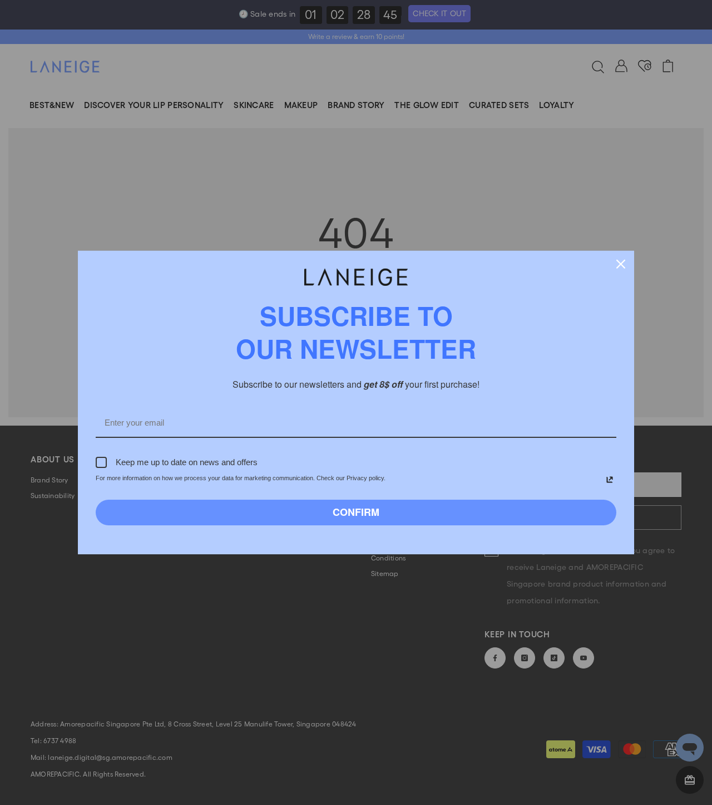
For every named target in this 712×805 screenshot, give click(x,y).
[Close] (620, 264)
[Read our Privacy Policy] (609, 479)
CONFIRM (356, 512)
